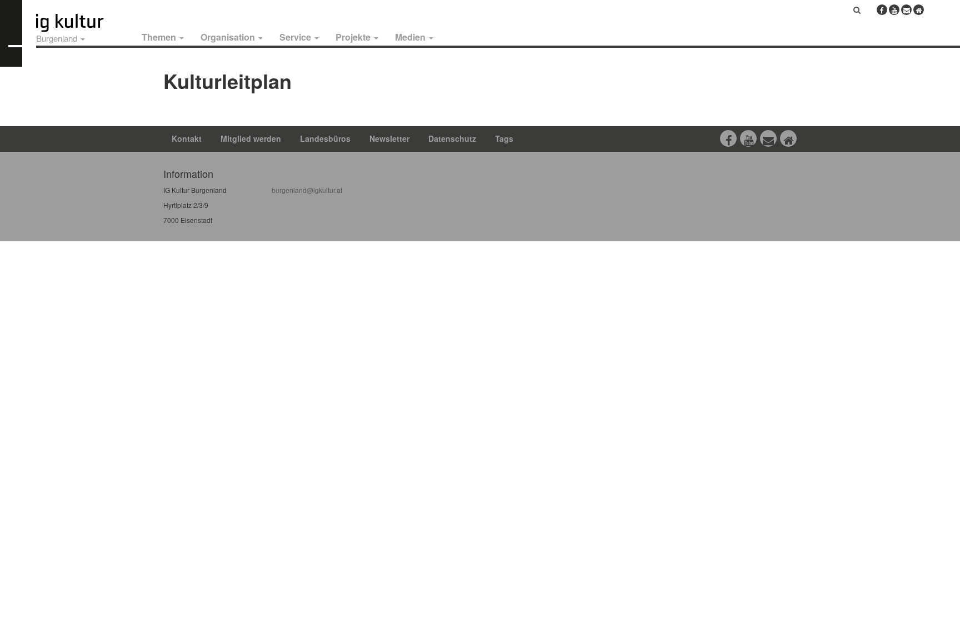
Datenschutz (452, 138)
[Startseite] (82, 23)
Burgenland (57, 38)
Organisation (229, 37)
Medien (411, 37)
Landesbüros (325, 138)
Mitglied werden (251, 138)
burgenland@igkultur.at (307, 190)
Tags (504, 138)
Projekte (354, 37)
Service (296, 37)
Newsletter (389, 138)
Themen (160, 37)
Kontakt (187, 138)
